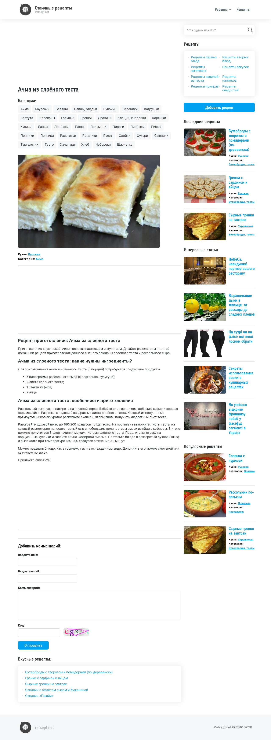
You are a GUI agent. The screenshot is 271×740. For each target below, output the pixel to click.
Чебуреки (103, 144)
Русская (34, 254)
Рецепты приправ (204, 86)
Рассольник (236, 511)
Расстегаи (68, 136)
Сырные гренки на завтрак (46, 684)
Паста (79, 127)
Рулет (107, 136)
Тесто (49, 144)
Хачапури (67, 144)
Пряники (47, 136)
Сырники (161, 136)
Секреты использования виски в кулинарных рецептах (241, 377)
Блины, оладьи (85, 109)
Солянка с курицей (237, 458)
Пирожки (137, 127)
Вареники (130, 109)
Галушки (67, 118)
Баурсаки (42, 109)
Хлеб (85, 144)
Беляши (62, 109)
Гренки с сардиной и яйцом (46, 678)
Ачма (25, 109)
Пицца (156, 127)
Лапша (43, 127)
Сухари (142, 136)
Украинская (245, 226)
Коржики (159, 118)
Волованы (47, 118)
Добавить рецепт (219, 107)
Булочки (109, 109)
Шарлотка (124, 144)
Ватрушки (151, 109)
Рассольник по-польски (241, 494)
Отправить (33, 645)
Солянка (249, 471)
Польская (244, 503)
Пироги (118, 127)
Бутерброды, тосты (241, 164)
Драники (104, 118)
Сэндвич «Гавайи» (39, 696)
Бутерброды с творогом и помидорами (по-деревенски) (69, 672)
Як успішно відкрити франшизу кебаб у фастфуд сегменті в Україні (238, 418)
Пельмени (98, 127)
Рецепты (221, 9)
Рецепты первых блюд (204, 59)
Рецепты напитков (229, 78)
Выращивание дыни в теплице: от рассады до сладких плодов (242, 305)
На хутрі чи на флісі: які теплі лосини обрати (241, 336)
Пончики (27, 136)
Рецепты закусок (235, 67)
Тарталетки (29, 144)
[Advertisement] (99, 55)
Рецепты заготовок (198, 69)
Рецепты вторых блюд (235, 59)
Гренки (86, 118)
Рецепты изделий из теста (204, 78)
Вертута (27, 118)
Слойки (124, 136)
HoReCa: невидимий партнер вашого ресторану (242, 266)
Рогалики (89, 136)
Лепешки (61, 127)
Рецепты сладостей (230, 88)
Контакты (243, 9)
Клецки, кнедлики (132, 118)
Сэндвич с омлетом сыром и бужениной (56, 690)
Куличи (26, 127)
